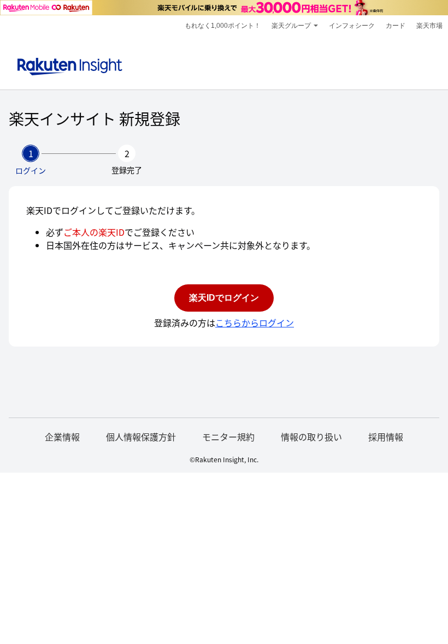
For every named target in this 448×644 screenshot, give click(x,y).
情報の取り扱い (311, 436)
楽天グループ (291, 25)
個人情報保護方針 (141, 436)
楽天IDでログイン (224, 297)
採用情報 (385, 436)
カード (395, 25)
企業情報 (62, 436)
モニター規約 (228, 436)
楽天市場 (429, 25)
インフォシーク (352, 25)
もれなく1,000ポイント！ (223, 25)
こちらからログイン (254, 322)
